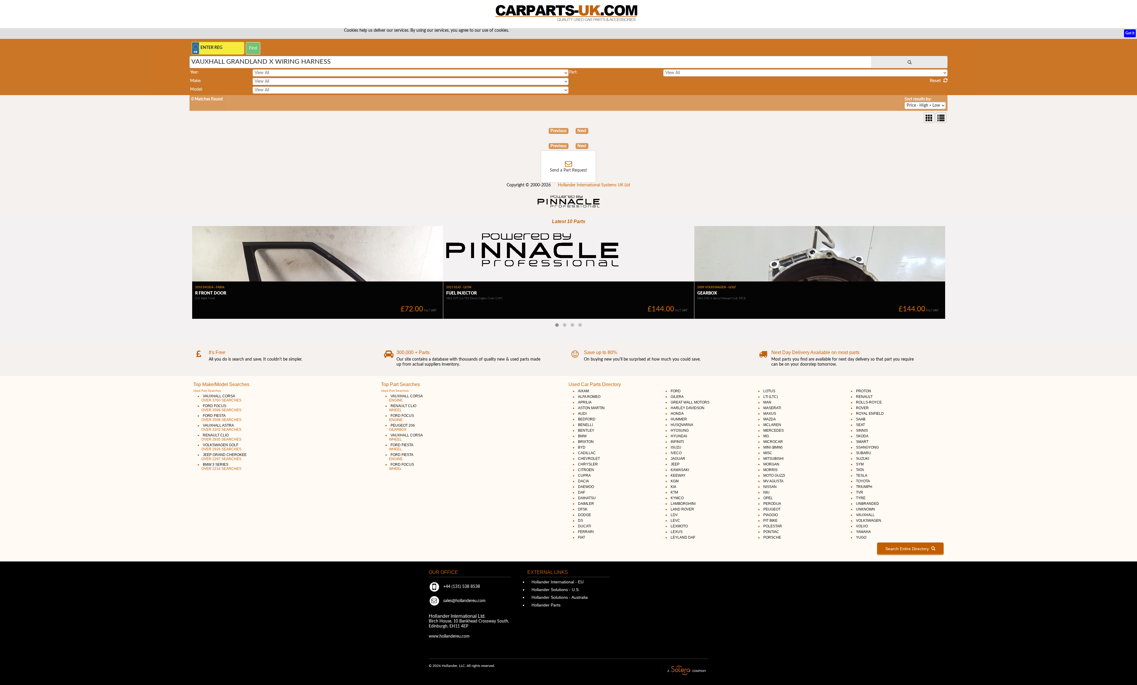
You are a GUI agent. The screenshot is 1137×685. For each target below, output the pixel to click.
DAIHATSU (587, 498)
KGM (675, 481)
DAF (581, 492)
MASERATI (772, 408)
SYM (860, 464)
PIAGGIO (770, 515)
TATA (860, 470)
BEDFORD (586, 419)
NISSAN (770, 487)
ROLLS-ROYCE (869, 402)
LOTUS (769, 391)
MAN (767, 402)
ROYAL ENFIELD (870, 414)
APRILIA (585, 402)
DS (580, 520)
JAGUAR (678, 459)
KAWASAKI (680, 470)
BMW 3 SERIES (221, 466)
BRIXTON (586, 442)
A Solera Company (686, 671)
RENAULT (864, 397)
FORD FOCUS (221, 408)
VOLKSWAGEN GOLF (221, 447)
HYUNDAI (679, 436)
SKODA (862, 436)
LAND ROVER (682, 509)
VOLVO (862, 526)
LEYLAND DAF (683, 537)
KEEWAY (678, 475)
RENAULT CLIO (221, 437)
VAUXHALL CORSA (221, 398)
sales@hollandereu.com (464, 601)
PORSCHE (772, 537)
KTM (674, 492)
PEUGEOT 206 (402, 427)
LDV (674, 515)
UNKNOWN (865, 509)
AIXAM (583, 391)
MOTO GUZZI (774, 475)
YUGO (861, 537)
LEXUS (676, 532)
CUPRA (584, 475)
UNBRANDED (867, 504)
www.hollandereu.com (449, 636)
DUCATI (584, 526)
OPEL (768, 498)
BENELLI (585, 425)
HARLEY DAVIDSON (687, 408)
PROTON (863, 391)
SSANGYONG (867, 447)
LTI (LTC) (770, 397)
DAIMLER (586, 504)
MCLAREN (772, 425)
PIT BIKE (770, 520)
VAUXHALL (865, 515)
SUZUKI (862, 459)
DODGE (584, 515)
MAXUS (769, 414)
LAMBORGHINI (683, 504)
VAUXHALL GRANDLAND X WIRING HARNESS (261, 61)
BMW (582, 436)
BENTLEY (586, 430)
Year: (194, 72)
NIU (766, 492)
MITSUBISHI (773, 459)
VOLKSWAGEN (868, 520)
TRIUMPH (864, 487)
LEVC (675, 520)
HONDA (677, 414)
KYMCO (677, 498)
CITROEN (586, 470)
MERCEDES (773, 430)
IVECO (676, 453)
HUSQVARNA (682, 425)
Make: (195, 81)
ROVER (862, 408)
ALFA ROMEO (589, 397)
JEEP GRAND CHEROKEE (224, 457)
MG (766, 436)
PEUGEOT (772, 509)
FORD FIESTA (221, 418)
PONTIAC (771, 532)
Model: (196, 89)
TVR (859, 492)
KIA (673, 487)
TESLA (861, 475)
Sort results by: (918, 99)
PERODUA (772, 504)
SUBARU (863, 453)
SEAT (860, 425)
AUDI (582, 414)
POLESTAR (772, 526)
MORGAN (771, 464)
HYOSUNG (680, 430)
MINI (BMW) (773, 447)
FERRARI (586, 532)
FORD (676, 391)
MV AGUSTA (773, 481)
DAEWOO (586, 487)
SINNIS (862, 430)
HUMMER (679, 419)
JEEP (675, 464)
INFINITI (677, 442)
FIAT (581, 537)
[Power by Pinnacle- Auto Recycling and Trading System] (569, 208)
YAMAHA (863, 532)
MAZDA (769, 419)
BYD (581, 447)
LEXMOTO (679, 526)
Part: (573, 72)
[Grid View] (929, 117)
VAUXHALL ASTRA (221, 427)
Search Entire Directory (908, 548)
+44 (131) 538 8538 (461, 587)
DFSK (582, 509)
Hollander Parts (545, 605)
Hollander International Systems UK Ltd (594, 185)
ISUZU (676, 447)
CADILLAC (587, 453)
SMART (862, 442)
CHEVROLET (589, 459)
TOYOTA (863, 481)
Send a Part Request (568, 170)
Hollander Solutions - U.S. (555, 589)
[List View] (941, 117)
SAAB (860, 419)
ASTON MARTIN (591, 408)
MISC (767, 453)
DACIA (583, 481)
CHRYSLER (588, 464)
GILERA (677, 397)
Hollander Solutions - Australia (559, 597)
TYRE (860, 498)
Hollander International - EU (557, 582)
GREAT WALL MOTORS (690, 402)
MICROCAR (773, 442)
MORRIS (770, 470)
